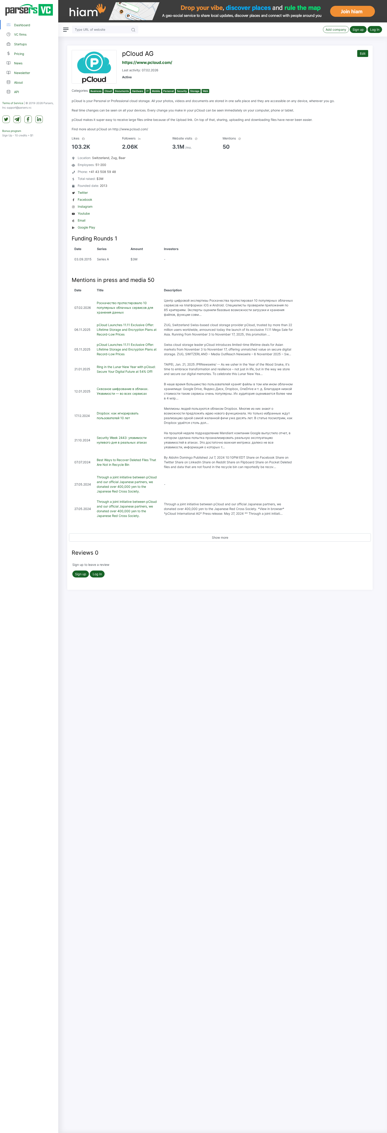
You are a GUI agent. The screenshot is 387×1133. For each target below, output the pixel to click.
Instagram (85, 206)
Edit (363, 53)
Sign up (358, 29)
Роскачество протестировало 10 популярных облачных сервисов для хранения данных (125, 307)
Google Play (86, 227)
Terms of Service (12, 103)
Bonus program (11, 131)
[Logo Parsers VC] (29, 10)
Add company (336, 29)
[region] (29, 566)
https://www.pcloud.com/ (147, 62)
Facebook (85, 199)
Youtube (84, 213)
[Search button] (133, 29)
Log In (374, 29)
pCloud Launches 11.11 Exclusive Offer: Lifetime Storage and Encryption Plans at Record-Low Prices (127, 329)
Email (81, 220)
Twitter (83, 192)
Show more (220, 537)
